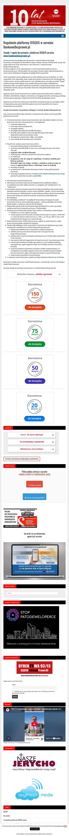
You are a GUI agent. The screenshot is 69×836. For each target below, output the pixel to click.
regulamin (49, 834)
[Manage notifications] (65, 826)
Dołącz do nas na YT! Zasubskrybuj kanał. (16, 743)
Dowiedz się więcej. (60, 826)
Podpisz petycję (35, 485)
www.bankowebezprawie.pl (16, 56)
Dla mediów (6, 816)
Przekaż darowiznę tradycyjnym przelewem (21, 459)
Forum (61, 257)
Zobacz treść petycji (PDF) (35, 498)
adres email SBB (34, 176)
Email (13, 684)
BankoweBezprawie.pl (51, 174)
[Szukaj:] (32, 593)
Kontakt (5, 812)
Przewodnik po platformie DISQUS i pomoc (15, 820)
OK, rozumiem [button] (35, 829)
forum (13, 165)
